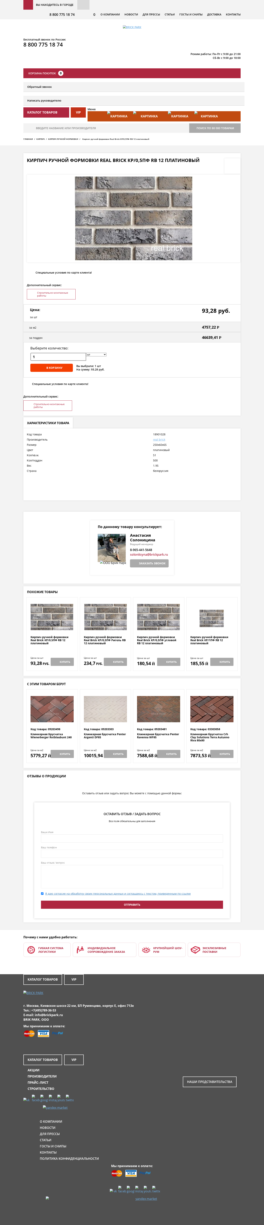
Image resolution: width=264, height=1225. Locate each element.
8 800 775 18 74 (62, 14)
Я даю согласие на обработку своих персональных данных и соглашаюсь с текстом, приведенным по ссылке (118, 893)
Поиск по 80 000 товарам (215, 128)
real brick (159, 439)
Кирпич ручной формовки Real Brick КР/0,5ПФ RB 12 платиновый (49, 640)
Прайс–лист (38, 1082)
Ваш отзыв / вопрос (53, 862)
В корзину (54, 368)
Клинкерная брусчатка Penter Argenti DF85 (105, 736)
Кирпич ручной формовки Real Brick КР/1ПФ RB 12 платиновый (209, 640)
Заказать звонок (152, 563)
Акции (33, 1070)
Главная (28, 139)
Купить (65, 662)
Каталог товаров (43, 979)
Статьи (170, 14)
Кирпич (40, 139)
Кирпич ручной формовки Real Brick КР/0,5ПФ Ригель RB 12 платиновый (105, 640)
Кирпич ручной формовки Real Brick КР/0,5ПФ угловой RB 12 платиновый (156, 640)
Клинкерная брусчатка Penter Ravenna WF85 (158, 736)
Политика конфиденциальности (69, 1158)
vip (78, 112)
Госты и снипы (191, 14)
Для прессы (151, 14)
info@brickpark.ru (49, 1015)
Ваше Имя (47, 832)
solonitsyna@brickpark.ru (149, 554)
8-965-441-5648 (141, 550)
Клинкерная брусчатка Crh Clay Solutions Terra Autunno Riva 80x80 (209, 737)
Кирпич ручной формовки (63, 139)
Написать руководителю (44, 100)
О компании (110, 14)
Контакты (233, 14)
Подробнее (52, 626)
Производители (42, 1076)
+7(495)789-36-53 (43, 1010)
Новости (131, 14)
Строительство (41, 1089)
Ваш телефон (49, 847)
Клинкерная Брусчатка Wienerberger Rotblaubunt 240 (51, 736)
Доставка (214, 14)
